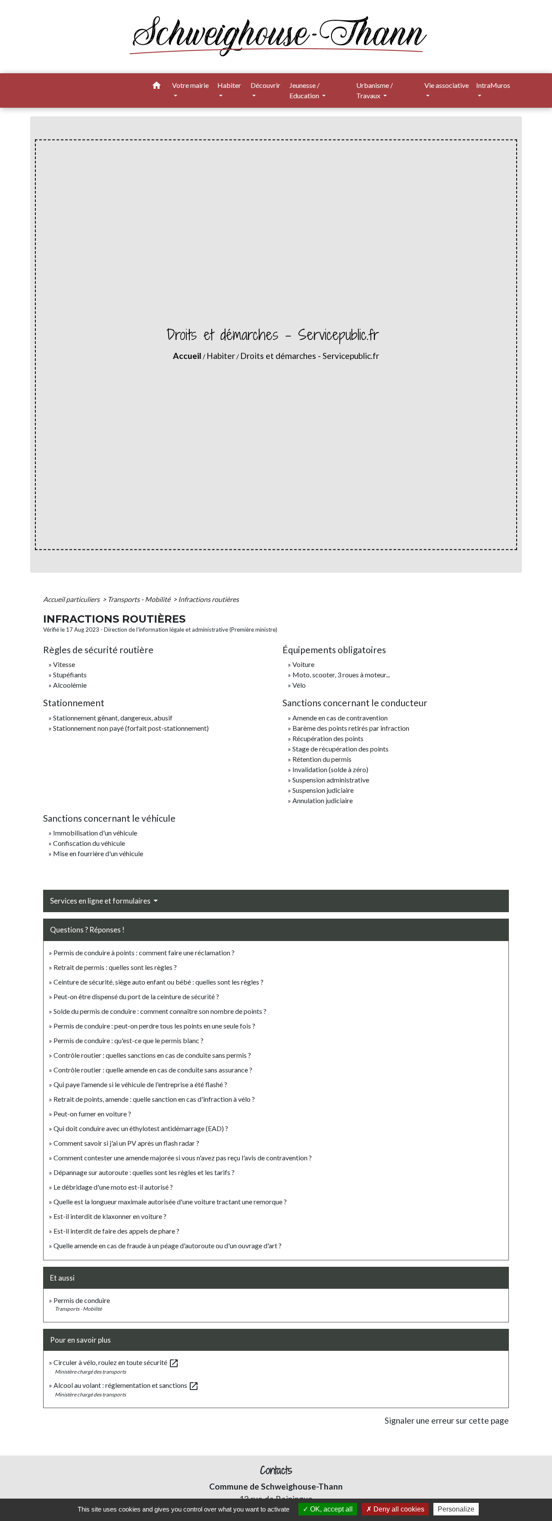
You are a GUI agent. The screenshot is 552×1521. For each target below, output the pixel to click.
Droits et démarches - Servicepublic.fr (309, 356)
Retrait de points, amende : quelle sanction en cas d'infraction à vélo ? (154, 1099)
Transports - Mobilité (139, 599)
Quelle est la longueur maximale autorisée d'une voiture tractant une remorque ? (170, 1201)
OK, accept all (330, 1509)
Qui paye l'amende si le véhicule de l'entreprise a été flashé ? (140, 1084)
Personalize (456, 1509)
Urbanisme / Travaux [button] (374, 90)
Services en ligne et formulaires (101, 900)
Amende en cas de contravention (340, 718)
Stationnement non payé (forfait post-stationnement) (131, 728)
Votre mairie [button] (190, 85)
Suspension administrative (330, 780)
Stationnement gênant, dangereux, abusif (112, 718)
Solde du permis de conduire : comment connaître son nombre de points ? (160, 1011)
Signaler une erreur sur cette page (447, 1420)
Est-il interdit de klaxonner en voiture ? (109, 1216)
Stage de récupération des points (340, 749)
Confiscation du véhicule (89, 843)
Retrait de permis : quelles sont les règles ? (115, 967)
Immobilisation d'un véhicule (95, 833)
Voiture (303, 664)
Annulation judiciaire (322, 800)
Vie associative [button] (446, 85)
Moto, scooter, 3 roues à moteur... (341, 674)
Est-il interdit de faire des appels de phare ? (116, 1231)
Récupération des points (328, 738)
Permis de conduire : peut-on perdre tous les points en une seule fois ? (154, 1026)
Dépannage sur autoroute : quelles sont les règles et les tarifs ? (144, 1172)
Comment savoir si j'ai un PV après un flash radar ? (126, 1143)
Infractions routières (208, 599)
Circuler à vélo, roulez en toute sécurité (116, 1362)
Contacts (276, 1470)
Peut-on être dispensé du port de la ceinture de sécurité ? (136, 996)
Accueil (187, 356)
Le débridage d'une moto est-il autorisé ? (113, 1187)
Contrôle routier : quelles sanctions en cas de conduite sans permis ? (152, 1055)
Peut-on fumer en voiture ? (92, 1114)
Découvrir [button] (265, 85)
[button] (156, 87)
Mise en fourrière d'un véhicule (98, 853)
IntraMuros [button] (493, 85)
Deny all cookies (398, 1509)
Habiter (221, 356)
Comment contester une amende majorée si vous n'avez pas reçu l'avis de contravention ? (182, 1157)
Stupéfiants (70, 674)
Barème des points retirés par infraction (350, 728)
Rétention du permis (321, 759)
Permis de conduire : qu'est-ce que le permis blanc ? (128, 1040)
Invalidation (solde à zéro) (330, 769)
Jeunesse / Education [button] (304, 90)
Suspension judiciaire (323, 790)
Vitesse (64, 664)
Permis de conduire (81, 1300)
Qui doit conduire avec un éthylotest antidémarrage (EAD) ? (140, 1128)
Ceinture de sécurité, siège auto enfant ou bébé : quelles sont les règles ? (158, 982)
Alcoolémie (70, 685)
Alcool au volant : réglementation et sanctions (126, 1385)
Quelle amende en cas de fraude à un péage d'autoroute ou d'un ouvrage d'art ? (167, 1245)
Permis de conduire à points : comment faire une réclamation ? (144, 952)
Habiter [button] (229, 85)
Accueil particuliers (72, 599)
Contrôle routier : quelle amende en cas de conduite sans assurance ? (152, 1070)
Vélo (299, 685)
